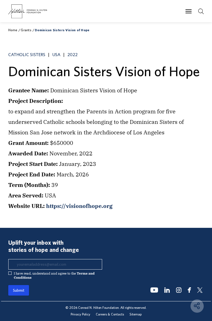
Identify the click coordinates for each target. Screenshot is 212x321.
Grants (26, 30)
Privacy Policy (80, 314)
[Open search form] (201, 11)
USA (56, 54)
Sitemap (135, 314)
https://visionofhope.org (79, 206)
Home (12, 30)
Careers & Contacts (110, 314)
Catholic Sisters (26, 54)
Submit (18, 290)
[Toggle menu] (189, 11)
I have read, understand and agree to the (54, 275)
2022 (72, 54)
